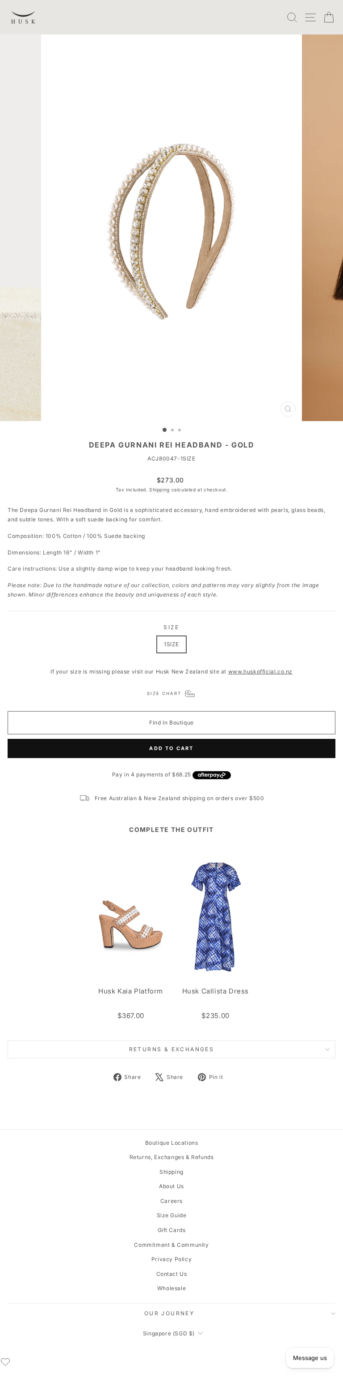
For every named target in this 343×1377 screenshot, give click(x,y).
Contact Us (171, 1273)
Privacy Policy (171, 1259)
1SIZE (171, 644)
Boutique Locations (171, 1142)
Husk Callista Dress (215, 991)
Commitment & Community (171, 1244)
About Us (171, 1186)
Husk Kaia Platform (130, 991)
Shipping (159, 489)
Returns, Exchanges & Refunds (172, 1157)
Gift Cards (172, 1230)
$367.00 (130, 1015)
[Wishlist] (5, 1361)
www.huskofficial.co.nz (260, 671)
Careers (171, 1201)
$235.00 (215, 1015)
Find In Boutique (171, 722)
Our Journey (169, 1313)
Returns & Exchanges (171, 1049)
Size (171, 627)
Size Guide (172, 1215)
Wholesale (171, 1288)
